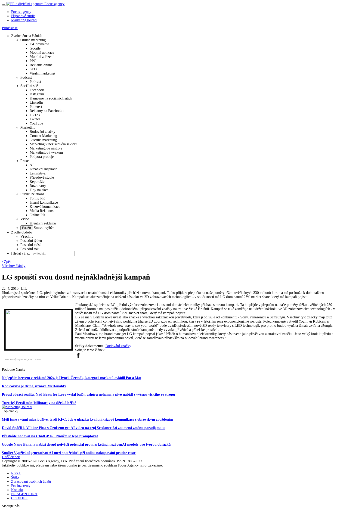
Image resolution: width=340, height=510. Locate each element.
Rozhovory (38, 186)
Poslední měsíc (31, 245)
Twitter (35, 119)
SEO (33, 69)
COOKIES (19, 498)
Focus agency (21, 12)
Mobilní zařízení (41, 57)
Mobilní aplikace (42, 52)
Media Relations (41, 211)
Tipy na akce (39, 190)
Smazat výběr (43, 228)
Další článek (11, 457)
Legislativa (38, 173)
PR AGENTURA (24, 494)
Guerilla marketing (43, 140)
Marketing (27, 127)
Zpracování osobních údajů (31, 481)
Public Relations (32, 194)
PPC (33, 61)
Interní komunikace (44, 202)
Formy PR (37, 198)
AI (32, 165)
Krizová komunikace (45, 206)
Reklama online (41, 65)
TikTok (35, 115)
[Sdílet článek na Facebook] (78, 357)
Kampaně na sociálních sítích (51, 98)
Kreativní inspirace (43, 169)
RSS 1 (16, 473)
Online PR (37, 215)
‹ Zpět (6, 262)
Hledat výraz (21, 253)
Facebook (37, 90)
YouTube (36, 123)
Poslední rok (29, 249)
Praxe (24, 161)
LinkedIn (36, 102)
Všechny (26, 236)
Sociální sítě (29, 86)
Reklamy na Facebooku (47, 111)
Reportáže (37, 181)
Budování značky (42, 132)
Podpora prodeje (42, 157)
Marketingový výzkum (46, 152)
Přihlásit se (10, 28)
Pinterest (36, 107)
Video (24, 219)
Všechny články (13, 266)
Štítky (15, 477)
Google (35, 48)
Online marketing (33, 40)
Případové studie (23, 16)
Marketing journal (24, 20)
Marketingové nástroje (46, 148)
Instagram (37, 94)
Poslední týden (31, 241)
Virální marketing (42, 73)
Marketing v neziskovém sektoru (53, 144)
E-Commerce (39, 44)
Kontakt (17, 490)
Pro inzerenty (21, 486)
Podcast (26, 77)
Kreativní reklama (43, 223)
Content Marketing (43, 136)
